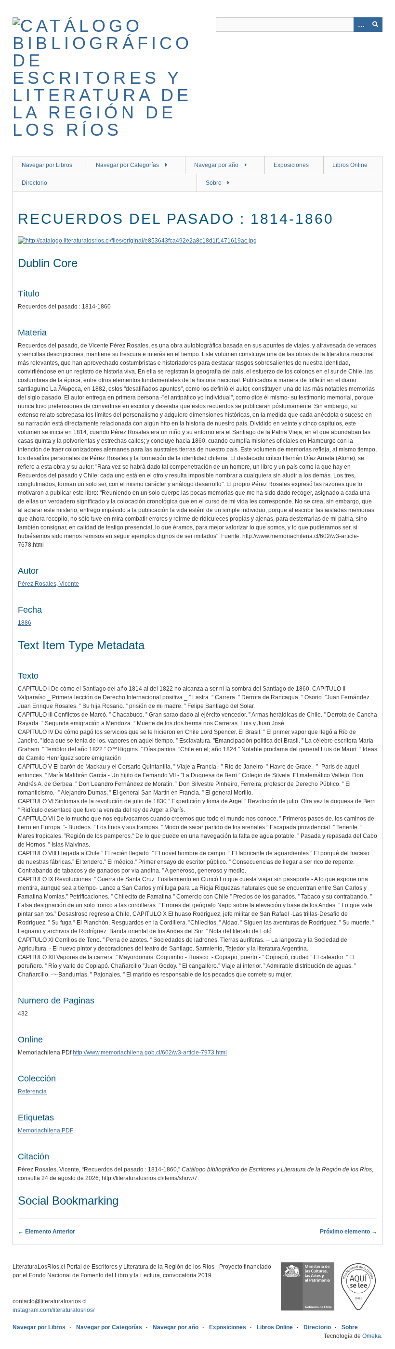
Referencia (32, 1091)
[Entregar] (375, 24)
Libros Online (350, 165)
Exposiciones (291, 165)
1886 (24, 622)
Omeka (371, 1336)
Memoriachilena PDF (45, 1130)
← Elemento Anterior (46, 1231)
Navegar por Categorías (127, 165)
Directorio (34, 183)
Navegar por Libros (47, 165)
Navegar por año (216, 165)
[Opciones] (361, 24)
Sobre (214, 183)
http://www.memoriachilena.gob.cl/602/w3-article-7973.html (150, 1052)
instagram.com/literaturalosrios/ (53, 1310)
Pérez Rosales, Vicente (48, 583)
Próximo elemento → (348, 1231)
